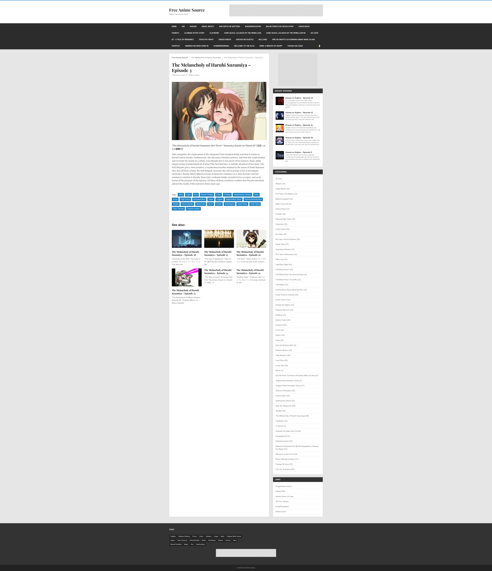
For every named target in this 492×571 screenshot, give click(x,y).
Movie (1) (279, 370)
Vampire (209, 536)
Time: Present (178, 209)
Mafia (204, 540)
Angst (188, 195)
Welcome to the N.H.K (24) (286, 454)
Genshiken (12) (282, 285)
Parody (175, 204)
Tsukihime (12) (282, 421)
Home (174, 26)
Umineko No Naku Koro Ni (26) (288, 431)
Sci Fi (210, 204)
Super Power (242, 204)
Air (183, 26)
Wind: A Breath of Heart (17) (287, 459)
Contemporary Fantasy (242, 195)
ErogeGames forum (284, 486)
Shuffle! (176, 46)
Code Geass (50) (283, 229)
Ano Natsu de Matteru (229, 26)
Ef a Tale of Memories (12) (286, 254)
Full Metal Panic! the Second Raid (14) (291, 274)
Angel (216, 536)
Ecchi (175, 199)
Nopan (220, 540)
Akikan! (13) (280, 184)
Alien (181, 195)
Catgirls (173, 536)
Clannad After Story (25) (285, 219)
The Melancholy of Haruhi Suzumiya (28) (292, 416)
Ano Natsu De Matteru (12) (287, 194)
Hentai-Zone (281, 512)
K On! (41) (280, 330)
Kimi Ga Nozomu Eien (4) (286, 345)
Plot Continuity (187, 204)
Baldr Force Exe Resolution (279, 26)
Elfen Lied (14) (282, 259)
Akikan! (193, 26)
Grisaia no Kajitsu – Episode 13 (299, 98)
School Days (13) (283, 396)
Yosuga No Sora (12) (284, 464)
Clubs (218, 195)
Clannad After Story (194, 33)
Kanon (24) (280, 335)
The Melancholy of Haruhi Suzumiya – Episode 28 (185, 253)
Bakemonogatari (253, 26)
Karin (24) (280, 340)
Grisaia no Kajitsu (244, 39)
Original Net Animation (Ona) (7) (289, 381)
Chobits (175, 33)
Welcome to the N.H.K (244, 46)
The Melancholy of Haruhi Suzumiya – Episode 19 (250, 271)
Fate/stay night (206, 39)
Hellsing (263, 39)
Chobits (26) (281, 214)
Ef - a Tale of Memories (183, 39)
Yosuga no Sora (295, 46)
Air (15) (279, 179)
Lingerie (219, 199)
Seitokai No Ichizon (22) (285, 401)
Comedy (227, 195)
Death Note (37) (282, 244)
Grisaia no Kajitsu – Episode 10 (299, 138)
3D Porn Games (282, 501)
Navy (235, 540)
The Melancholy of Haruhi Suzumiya (206, 58)
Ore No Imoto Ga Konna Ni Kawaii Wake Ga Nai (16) (297, 375)
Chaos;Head (303, 26)
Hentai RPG (280, 491)
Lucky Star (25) (282, 365)
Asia (196, 195)
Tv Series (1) (281, 426)
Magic (186, 544)
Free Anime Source (180, 58)
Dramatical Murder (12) (285, 249)
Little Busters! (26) (283, 355)
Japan (211, 199)
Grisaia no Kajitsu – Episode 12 (299, 112)
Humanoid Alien (199, 199)
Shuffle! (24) (281, 411)
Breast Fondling (207, 195)
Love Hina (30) (282, 360)
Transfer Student (193, 209)
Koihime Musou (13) (284, 350)
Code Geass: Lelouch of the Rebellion (242, 33)
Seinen (218, 204)
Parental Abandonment (253, 199)
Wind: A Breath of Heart (271, 46)
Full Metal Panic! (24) (284, 269)
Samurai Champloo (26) (285, 391)
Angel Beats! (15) (283, 189)
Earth (256, 195)
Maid (222, 536)
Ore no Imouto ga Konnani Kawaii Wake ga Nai (293, 39)
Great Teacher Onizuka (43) (287, 295)
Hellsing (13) (281, 315)
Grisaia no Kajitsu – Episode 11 (299, 125)
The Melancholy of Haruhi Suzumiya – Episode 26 (250, 253)
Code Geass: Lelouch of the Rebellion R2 (286, 33)
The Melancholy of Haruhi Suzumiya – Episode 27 (218, 253)
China (194, 536)
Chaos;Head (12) (283, 209)
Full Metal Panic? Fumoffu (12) (288, 280)
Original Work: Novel (233, 199)
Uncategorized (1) (283, 436)
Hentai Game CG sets (284, 496)
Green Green (225, 39)
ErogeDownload (282, 506)
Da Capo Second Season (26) (288, 239)
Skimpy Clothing (184, 536)
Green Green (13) (283, 300)
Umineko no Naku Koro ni (196, 46)
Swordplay (212, 540)
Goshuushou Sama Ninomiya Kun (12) (291, 290)
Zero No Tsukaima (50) (285, 469)
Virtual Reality (194, 540)
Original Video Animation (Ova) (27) (290, 386)
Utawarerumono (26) (284, 441)
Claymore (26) (281, 224)
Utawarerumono (221, 46)
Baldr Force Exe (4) (283, 204)
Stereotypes (229, 204)
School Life (200, 204)
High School (185, 199)
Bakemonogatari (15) (284, 199)
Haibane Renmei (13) (284, 310)
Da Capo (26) (281, 234)
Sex (192, 544)
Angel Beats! (208, 26)
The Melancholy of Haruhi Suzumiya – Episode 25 (185, 292)
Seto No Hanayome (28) (285, 406)
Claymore (214, 33)
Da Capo (314, 33)
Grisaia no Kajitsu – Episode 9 (298, 152)
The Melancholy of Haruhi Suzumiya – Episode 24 (218, 271)
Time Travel (255, 204)
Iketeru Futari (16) (283, 320)
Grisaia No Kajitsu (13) (285, 305)
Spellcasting (200, 544)
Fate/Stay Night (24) (284, 264)
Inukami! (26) (281, 325)
